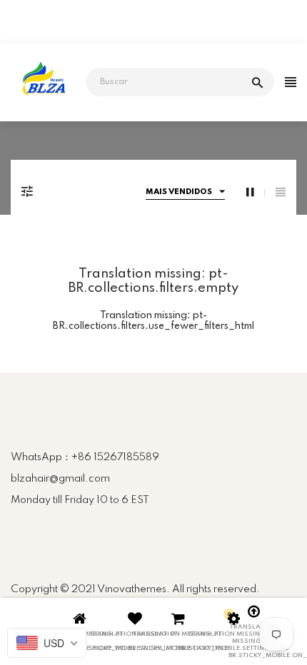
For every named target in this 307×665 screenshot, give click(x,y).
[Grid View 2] (255, 192)
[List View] (281, 192)
